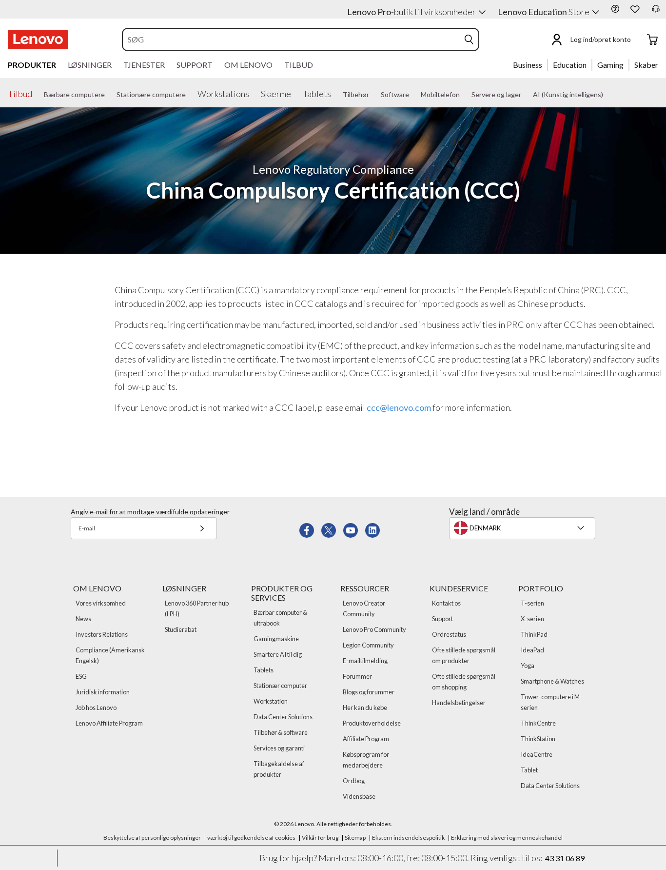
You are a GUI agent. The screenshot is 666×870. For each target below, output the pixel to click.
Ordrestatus (449, 634)
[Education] (589, 64)
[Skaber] (662, 64)
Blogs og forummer (368, 692)
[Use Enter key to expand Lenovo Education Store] (595, 12)
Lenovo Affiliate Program (109, 723)
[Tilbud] (36, 93)
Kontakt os (446, 603)
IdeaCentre (536, 754)
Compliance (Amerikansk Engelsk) (110, 655)
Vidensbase (359, 796)
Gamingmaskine (276, 639)
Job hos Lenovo (96, 707)
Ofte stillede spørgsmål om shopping (463, 681)
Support (442, 619)
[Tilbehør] (373, 95)
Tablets (264, 670)
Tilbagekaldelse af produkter (279, 769)
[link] (656, 12)
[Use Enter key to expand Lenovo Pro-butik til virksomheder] (482, 12)
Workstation (271, 701)
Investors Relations (102, 634)
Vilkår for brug (320, 837)
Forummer (357, 676)
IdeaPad (532, 650)
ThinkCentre (538, 723)
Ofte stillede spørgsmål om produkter (463, 655)
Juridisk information (103, 692)
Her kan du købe (365, 707)
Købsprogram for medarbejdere (366, 759)
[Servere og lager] (525, 95)
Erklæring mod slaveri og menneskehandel (507, 837)
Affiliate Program (366, 739)
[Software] (413, 95)
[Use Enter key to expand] (637, 39)
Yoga (527, 665)
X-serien (532, 619)
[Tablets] (335, 93)
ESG (81, 676)
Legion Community (368, 645)
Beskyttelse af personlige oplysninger (152, 837)
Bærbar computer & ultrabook (280, 617)
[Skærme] (295, 93)
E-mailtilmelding (365, 661)
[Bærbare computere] (109, 95)
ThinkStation (538, 739)
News (83, 619)
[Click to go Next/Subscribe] (202, 528)
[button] (615, 9)
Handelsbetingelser (459, 703)
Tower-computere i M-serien (551, 702)
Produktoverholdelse (372, 723)
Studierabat (180, 629)
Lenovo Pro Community (374, 629)
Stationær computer (280, 685)
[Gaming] (626, 64)
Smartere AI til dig (278, 654)
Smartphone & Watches (552, 681)
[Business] (545, 64)
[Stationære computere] (190, 95)
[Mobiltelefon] (464, 95)
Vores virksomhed (101, 603)
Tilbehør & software (281, 732)
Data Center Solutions (283, 717)
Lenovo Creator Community (364, 608)
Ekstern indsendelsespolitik (408, 837)
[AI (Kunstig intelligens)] (607, 95)
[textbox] (523, 528)
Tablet (529, 770)
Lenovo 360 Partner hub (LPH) (197, 608)
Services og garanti (279, 748)
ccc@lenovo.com (399, 407)
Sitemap (355, 837)
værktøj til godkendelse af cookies (251, 837)
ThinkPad (534, 634)
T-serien (532, 603)
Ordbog (354, 781)
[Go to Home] (38, 39)
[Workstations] (253, 93)
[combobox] (291, 39)
